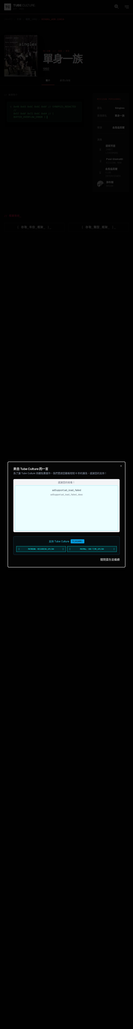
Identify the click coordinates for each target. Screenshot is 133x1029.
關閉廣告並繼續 (110, 559)
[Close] (121, 466)
